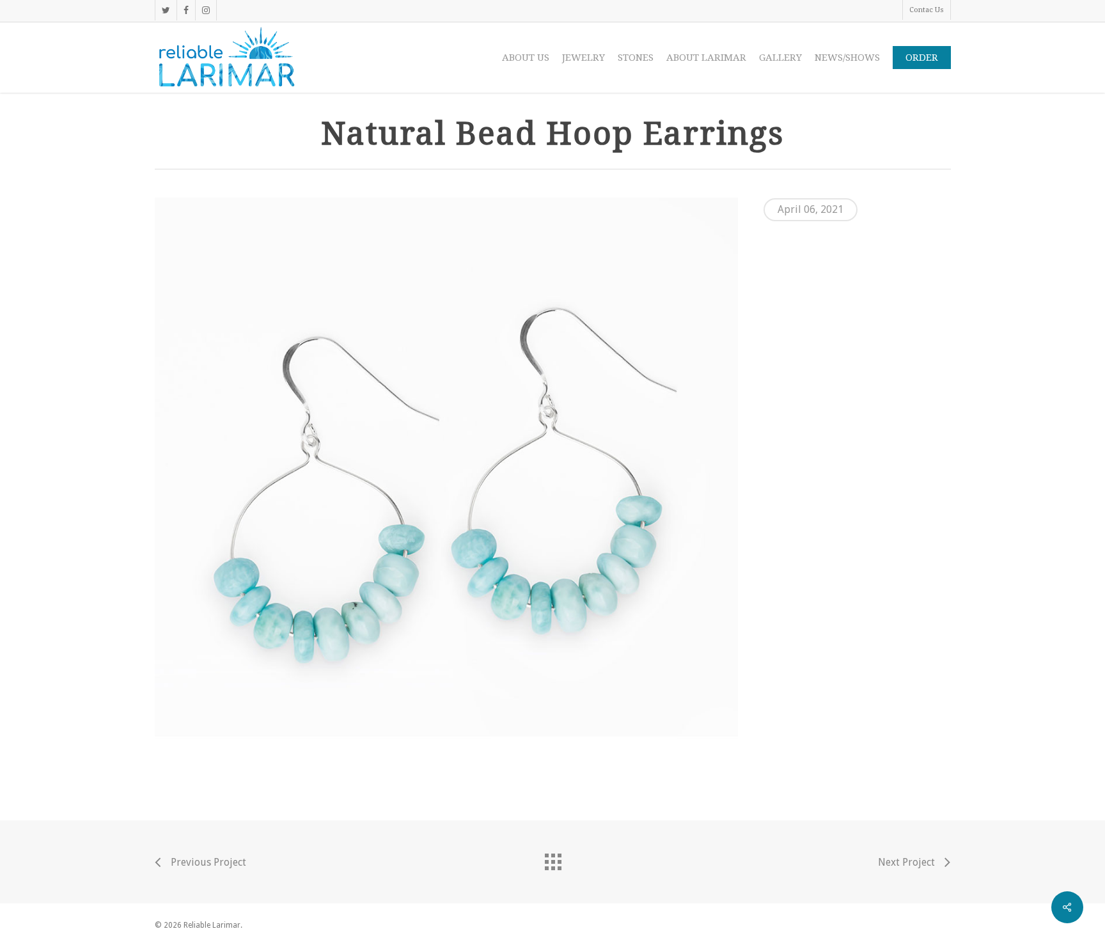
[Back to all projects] (552, 858)
